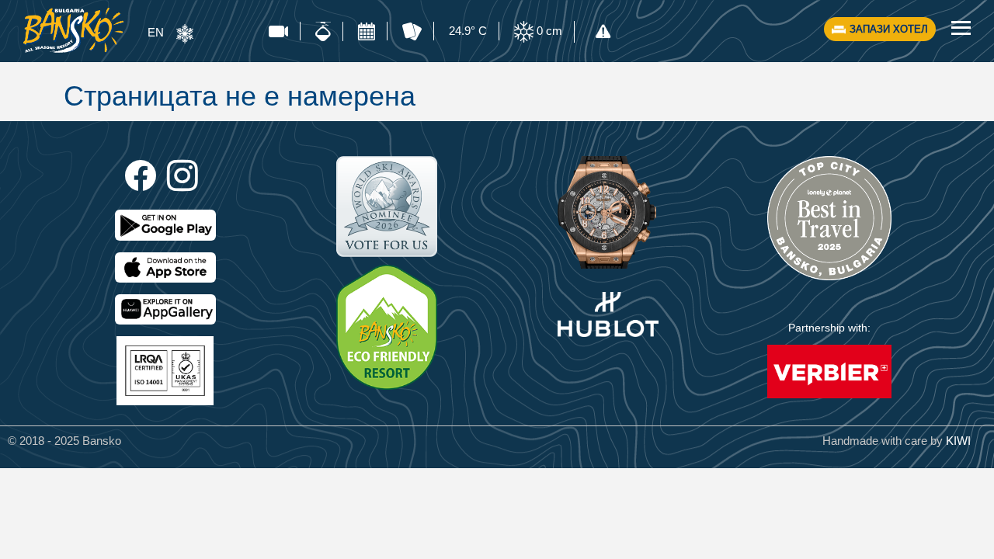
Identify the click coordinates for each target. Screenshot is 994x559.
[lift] (323, 31)
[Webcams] (278, 31)
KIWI (958, 440)
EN (156, 32)
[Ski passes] (412, 31)
